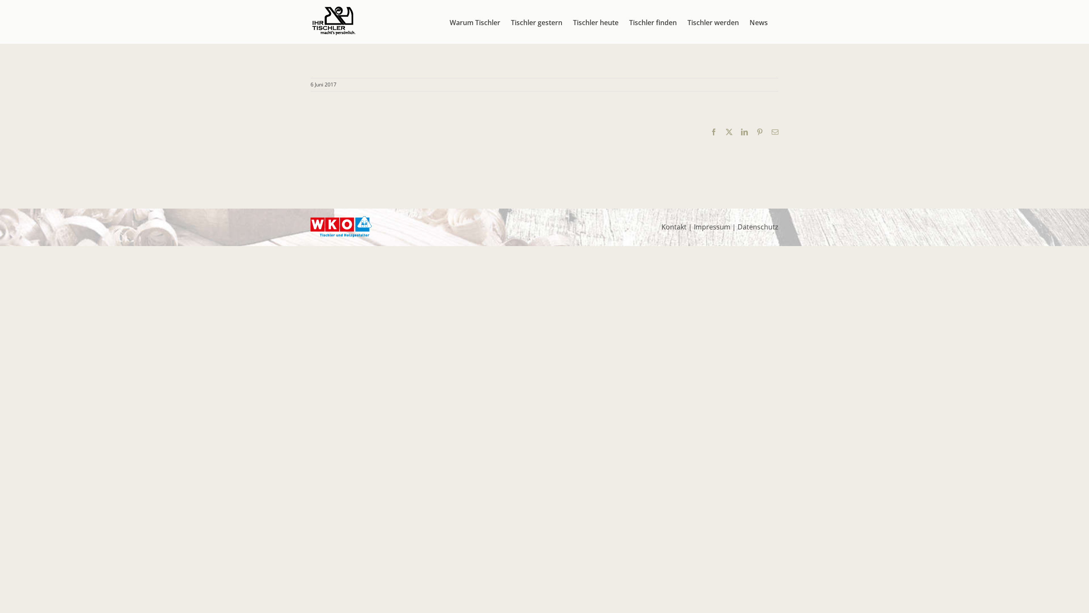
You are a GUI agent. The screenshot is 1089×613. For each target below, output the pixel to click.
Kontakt (674, 227)
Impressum (712, 227)
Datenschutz (758, 227)
